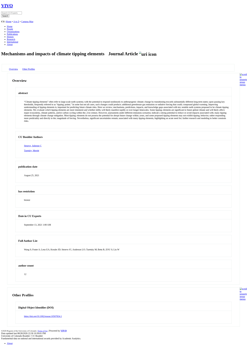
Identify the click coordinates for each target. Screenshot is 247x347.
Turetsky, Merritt (31, 150)
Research (11, 39)
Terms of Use (43, 331)
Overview (13, 69)
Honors (10, 37)
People (10, 29)
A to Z (16, 21)
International (12, 42)
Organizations (13, 31)
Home (8, 21)
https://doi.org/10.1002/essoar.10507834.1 (43, 316)
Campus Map (27, 21)
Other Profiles (28, 69)
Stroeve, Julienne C (33, 145)
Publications (12, 34)
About (10, 44)
